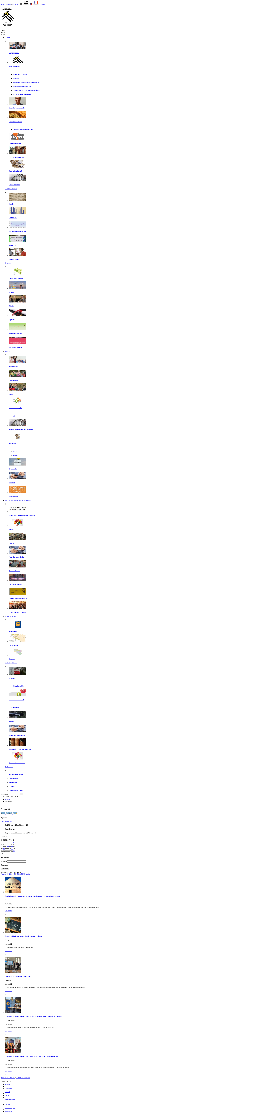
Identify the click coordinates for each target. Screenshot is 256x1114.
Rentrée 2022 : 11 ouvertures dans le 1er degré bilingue (23, 936)
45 (14, 874)
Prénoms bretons (14, 571)
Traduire (12, 483)
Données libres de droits (17, 763)
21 (12, 849)
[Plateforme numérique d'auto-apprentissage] (17, 288)
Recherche (15, 4)
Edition (11, 543)
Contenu (8, 4)
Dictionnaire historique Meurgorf (20, 749)
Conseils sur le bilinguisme (18, 598)
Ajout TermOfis (18, 686)
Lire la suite (8, 911)
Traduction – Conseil (20, 74)
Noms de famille (14, 259)
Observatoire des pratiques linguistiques (26, 90)
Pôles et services (14, 66)
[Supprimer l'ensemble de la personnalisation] (9, 814)
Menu (2, 4)
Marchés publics (14, 185)
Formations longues (15, 333)
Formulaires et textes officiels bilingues (22, 516)
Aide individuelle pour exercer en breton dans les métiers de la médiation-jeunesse (32, 896)
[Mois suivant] (9, 836)
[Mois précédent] (1, 836)
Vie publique (13, 782)
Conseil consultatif (15, 143)
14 (12, 847)
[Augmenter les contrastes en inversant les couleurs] (7, 814)
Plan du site (8, 1088)
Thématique (4, 865)
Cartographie (13, 645)
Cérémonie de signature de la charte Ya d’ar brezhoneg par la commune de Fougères (33, 1016)
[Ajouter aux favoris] (16, 814)
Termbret (16, 78)
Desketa (11, 292)
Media (11, 529)
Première (4, 874)
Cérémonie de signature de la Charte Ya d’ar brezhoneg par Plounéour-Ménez (31, 1056)
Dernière (27, 874)
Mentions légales (10, 1099)
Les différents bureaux (16, 157)
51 (23, 874)
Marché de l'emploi (15, 408)
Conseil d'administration (17, 108)
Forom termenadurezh (16, 700)
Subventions (13, 443)
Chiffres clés (13, 218)
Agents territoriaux (15, 347)
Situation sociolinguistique (17, 231)
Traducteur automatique (17, 735)
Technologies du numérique (22, 86)
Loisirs (11, 394)
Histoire (11, 204)
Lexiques (12, 786)
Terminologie (13, 496)
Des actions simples (15, 584)
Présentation (13, 631)
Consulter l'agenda (6, 821)
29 (14, 851)
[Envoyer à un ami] (14, 814)
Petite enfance (13, 366)
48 (19, 874)
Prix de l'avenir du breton (17, 612)
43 (11, 874)
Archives (16, 708)
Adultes (11, 306)
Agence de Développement (22, 94)
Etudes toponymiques (16, 790)
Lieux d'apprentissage (16, 278)
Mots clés (4, 861)
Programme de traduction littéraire (21, 429)
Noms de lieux (13, 245)
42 (9, 874)
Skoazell (15, 455)
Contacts (12, 659)
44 (12, 874)
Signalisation (13, 469)
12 (8, 847)
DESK (15, 451)
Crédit (7, 1095)
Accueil (7, 799)
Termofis (12, 678)
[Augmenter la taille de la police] (4, 814)
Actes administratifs (15, 171)
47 (17, 874)
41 (7, 874)
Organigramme (14, 53)
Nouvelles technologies (16, 557)
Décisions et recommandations (23, 129)
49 (20, 874)
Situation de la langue (16, 774)
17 (4, 849)
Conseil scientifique (15, 122)
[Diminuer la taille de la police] (2, 814)
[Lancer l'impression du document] (11, 814)
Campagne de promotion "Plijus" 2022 (18, 976)
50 (22, 874)
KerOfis (11, 721)
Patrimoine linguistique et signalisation (26, 82)
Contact (42, 4)
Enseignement (13, 380)
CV (14, 416)
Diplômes (12, 320)
